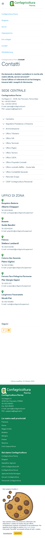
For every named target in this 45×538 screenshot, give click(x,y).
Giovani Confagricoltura (10, 477)
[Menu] (3, 3)
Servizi (4, 26)
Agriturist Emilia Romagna (11, 473)
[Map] (22, 356)
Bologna (5, 436)
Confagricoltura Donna (10, 470)
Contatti (4, 46)
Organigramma (7, 33)
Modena (5, 432)
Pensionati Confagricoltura (11, 480)
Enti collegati (6, 39)
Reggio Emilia (7, 429)
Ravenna (5, 443)
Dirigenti (5, 459)
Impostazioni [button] (7, 533)
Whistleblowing (7, 52)
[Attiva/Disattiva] (4, 119)
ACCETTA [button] (18, 533)
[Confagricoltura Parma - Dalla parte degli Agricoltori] (22, 3)
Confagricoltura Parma (10, 14)
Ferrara (4, 439)
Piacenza (5, 422)
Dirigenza (5, 20)
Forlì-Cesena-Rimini (9, 446)
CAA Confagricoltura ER (10, 466)
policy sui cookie (29, 527)
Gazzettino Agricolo (9, 463)
